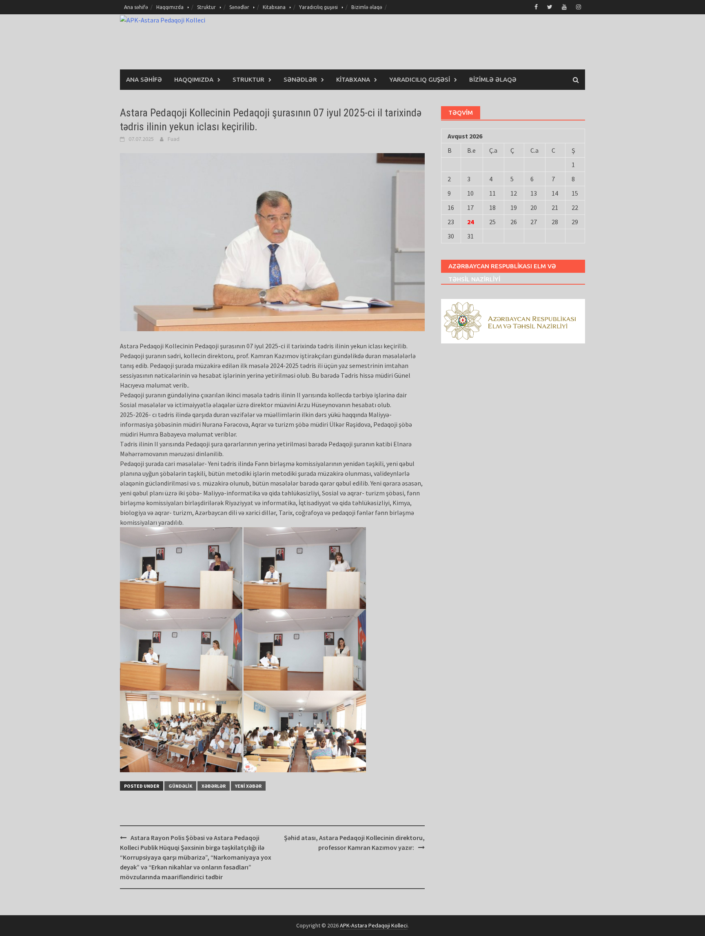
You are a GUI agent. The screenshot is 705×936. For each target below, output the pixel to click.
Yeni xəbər (248, 786)
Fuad (174, 139)
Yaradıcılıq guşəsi (318, 7)
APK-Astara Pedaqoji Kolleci (374, 925)
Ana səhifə (136, 7)
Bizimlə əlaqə (366, 7)
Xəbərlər (214, 786)
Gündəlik (180, 786)
